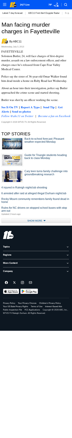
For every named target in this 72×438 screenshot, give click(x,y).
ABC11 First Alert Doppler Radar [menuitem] (43, 13)
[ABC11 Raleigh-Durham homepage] (13, 4)
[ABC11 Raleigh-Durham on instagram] (22, 282)
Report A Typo (30, 107)
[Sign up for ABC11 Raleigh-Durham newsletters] (30, 282)
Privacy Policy (9, 303)
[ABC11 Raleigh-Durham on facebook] (6, 282)
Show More (35, 220)
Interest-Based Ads (53, 306)
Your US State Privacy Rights (15, 306)
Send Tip (49, 107)
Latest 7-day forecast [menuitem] (12, 13)
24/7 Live (24, 4)
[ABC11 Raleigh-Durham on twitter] (14, 282)
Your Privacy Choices (27, 303)
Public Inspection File (12, 310)
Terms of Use (36, 306)
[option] (15, 13)
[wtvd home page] (8, 235)
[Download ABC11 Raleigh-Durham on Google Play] (29, 291)
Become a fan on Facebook (54, 116)
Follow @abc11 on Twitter (17, 116)
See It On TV (9, 107)
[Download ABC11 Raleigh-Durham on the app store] (11, 291)
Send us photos (21, 111)
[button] (4, 4)
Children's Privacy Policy (50, 303)
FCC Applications (32, 310)
